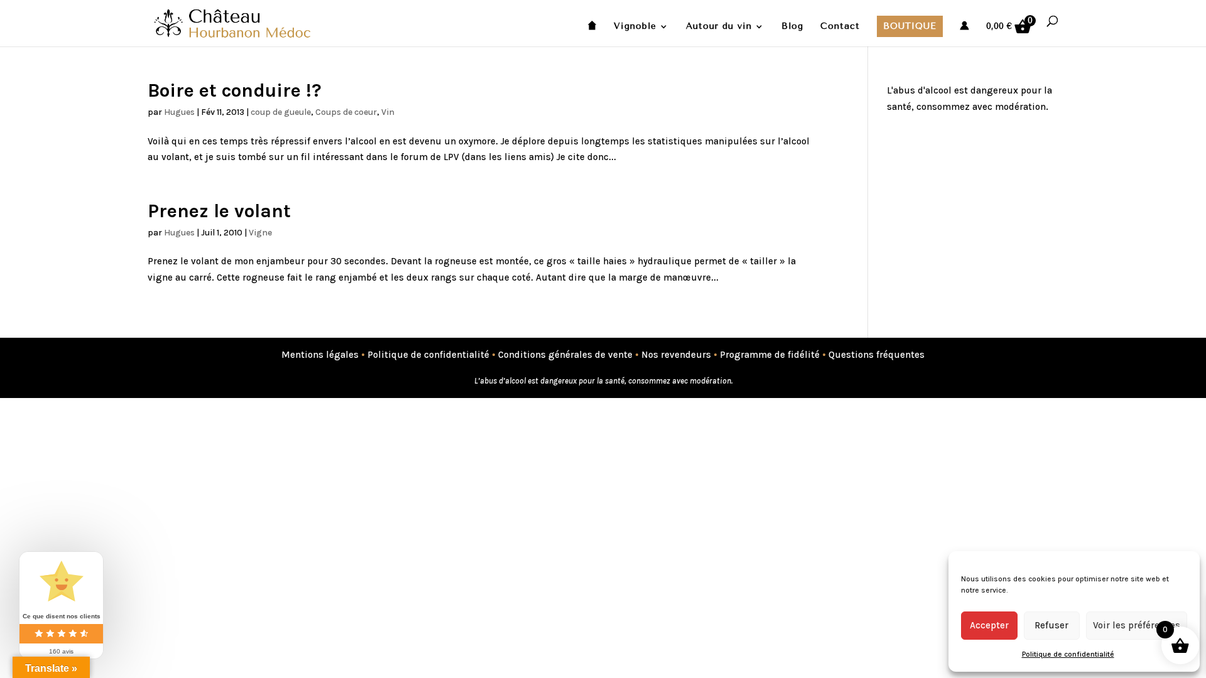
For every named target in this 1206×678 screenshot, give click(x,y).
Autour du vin (719, 26)
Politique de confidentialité (1068, 654)
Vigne (260, 232)
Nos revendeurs (676, 354)
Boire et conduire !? (235, 90)
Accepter (989, 625)
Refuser (1051, 625)
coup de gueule (281, 112)
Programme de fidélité (770, 354)
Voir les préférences (1136, 625)
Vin (387, 112)
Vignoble (635, 26)
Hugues (179, 112)
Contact (840, 26)
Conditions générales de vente (565, 354)
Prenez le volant (219, 211)
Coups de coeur (346, 112)
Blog (792, 26)
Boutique (910, 26)
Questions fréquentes (876, 354)
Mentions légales (320, 354)
